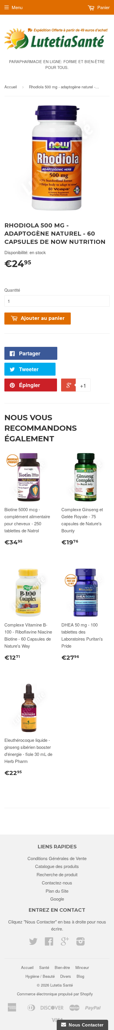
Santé (44, 967)
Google (57, 899)
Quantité (12, 290)
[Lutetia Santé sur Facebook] (49, 943)
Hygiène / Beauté (40, 976)
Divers (65, 976)
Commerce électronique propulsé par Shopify (55, 994)
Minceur (82, 967)
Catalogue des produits (57, 866)
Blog (80, 976)
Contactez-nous (57, 882)
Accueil (10, 87)
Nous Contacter (85, 1024)
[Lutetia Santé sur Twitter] (33, 943)
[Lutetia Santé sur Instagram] (80, 943)
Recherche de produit (57, 874)
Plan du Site (57, 891)
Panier (103, 7)
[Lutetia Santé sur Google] (65, 943)
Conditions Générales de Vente (57, 858)
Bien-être (62, 967)
